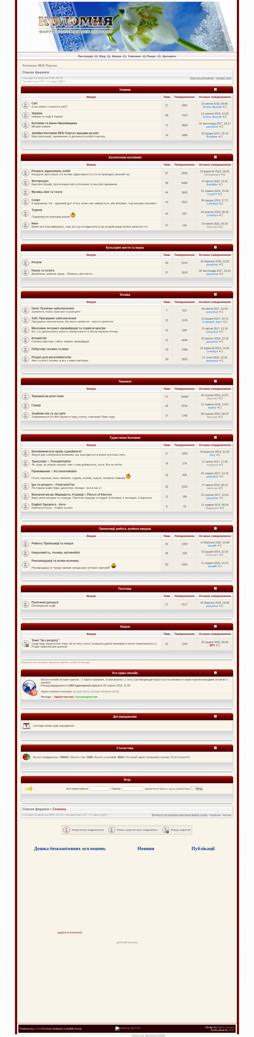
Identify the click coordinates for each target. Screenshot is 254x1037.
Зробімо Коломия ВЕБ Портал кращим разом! (65, 133)
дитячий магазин (127, 942)
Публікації (203, 848)
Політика (124, 588)
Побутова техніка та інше (50, 349)
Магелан (212, 226)
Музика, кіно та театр (47, 192)
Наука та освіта (43, 270)
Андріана (212, 464)
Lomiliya (212, 203)
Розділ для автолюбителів (51, 357)
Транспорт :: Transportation (51, 461)
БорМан (212, 136)
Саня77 (212, 194)
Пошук (151, 56)
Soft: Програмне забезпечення (54, 318)
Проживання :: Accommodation (54, 471)
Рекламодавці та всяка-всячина (55, 561)
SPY (212, 645)
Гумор (36, 405)
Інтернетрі (39, 338)
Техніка (125, 294)
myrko (212, 407)
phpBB (38, 1028)
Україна (37, 113)
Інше (35, 223)
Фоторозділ (40, 181)
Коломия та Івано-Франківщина (54, 123)
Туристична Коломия (125, 437)
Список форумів (36, 72)
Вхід (102, 56)
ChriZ (231, 1030)
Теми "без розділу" (46, 640)
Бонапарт (212, 554)
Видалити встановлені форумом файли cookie (49, 662)
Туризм (37, 210)
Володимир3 (212, 174)
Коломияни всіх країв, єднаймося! (57, 451)
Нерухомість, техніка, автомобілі (56, 552)
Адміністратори (63, 696)
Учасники (134, 56)
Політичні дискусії (45, 602)
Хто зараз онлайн (125, 673)
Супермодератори (86, 696)
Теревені (125, 381)
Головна (59, 809)
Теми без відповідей (202, 78)
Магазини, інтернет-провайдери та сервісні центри (68, 328)
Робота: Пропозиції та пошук (52, 543)
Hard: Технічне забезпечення (53, 308)
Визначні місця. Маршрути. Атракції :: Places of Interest (72, 494)
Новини (125, 89)
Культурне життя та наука (125, 247)
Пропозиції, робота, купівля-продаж (125, 528)
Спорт (36, 200)
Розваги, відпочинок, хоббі (51, 171)
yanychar (212, 126)
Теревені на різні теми (48, 396)
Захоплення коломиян (124, 157)
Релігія (37, 262)
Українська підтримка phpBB (148, 1035)
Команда (84, 662)
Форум (116, 56)
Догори (227, 814)
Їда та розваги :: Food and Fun (53, 484)
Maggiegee (212, 507)
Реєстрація (85, 56)
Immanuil (212, 360)
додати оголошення (70, 932)
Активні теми (223, 78)
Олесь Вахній (212, 106)
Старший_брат (212, 321)
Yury (212, 454)
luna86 (212, 545)
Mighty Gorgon (226, 1027)
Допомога (169, 56)
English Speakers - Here (49, 504)
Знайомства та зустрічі (48, 413)
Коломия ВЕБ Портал (40, 65)
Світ (35, 103)
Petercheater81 (180, 757)
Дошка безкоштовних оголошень (70, 848)
